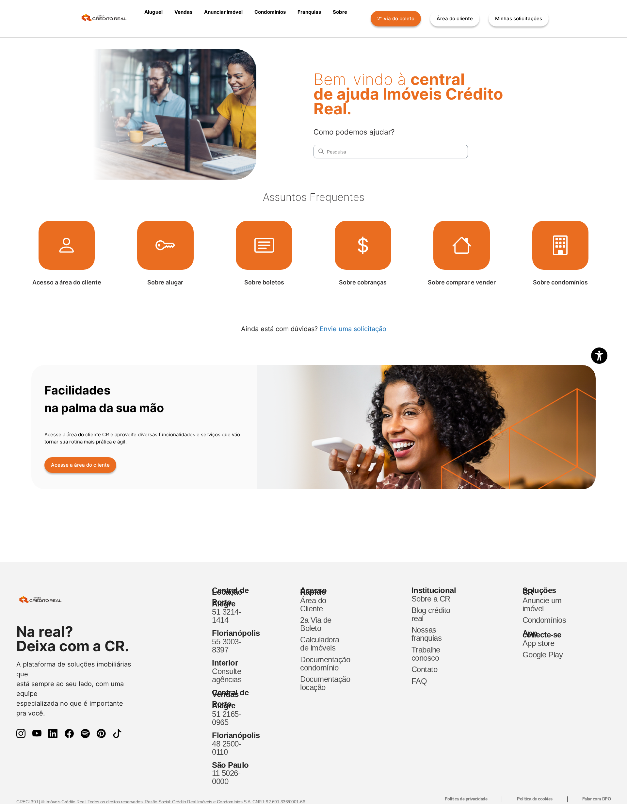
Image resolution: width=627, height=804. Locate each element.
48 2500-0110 (226, 748)
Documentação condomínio (321, 663)
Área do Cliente (313, 604)
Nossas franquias (426, 634)
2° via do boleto (395, 18)
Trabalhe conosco (425, 654)
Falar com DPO (596, 798)
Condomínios (270, 12)
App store (538, 643)
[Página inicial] (107, 18)
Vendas (183, 12)
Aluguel (153, 12)
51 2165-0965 (226, 718)
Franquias (309, 12)
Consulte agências (226, 675)
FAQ (419, 681)
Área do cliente (455, 18)
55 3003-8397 (226, 645)
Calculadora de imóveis (319, 643)
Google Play (542, 655)
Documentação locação (321, 683)
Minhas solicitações (518, 18)
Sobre (340, 12)
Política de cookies (535, 798)
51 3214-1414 (226, 616)
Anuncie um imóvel (542, 604)
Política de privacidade (466, 798)
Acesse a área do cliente (80, 465)
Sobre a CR (430, 599)
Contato (424, 669)
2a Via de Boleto (315, 624)
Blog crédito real (430, 614)
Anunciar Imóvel (223, 12)
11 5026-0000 (226, 777)
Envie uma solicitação (353, 329)
